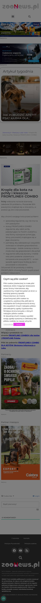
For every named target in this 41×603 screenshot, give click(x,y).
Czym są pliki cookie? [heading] (15, 278)
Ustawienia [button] (8, 324)
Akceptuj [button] (19, 324)
